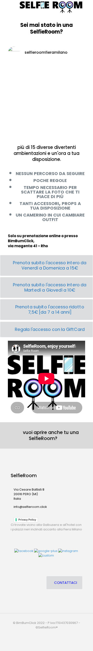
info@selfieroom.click (30, 506)
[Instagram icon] (52, 634)
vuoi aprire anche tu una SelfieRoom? (48, 435)
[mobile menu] (6, 7)
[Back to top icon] (83, 641)
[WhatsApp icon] (37, 634)
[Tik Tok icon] (56, 634)
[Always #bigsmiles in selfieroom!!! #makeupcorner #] (46, 132)
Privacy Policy (27, 519)
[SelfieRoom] (52, 7)
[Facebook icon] (42, 634)
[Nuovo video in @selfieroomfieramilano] (46, 86)
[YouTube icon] (47, 634)
